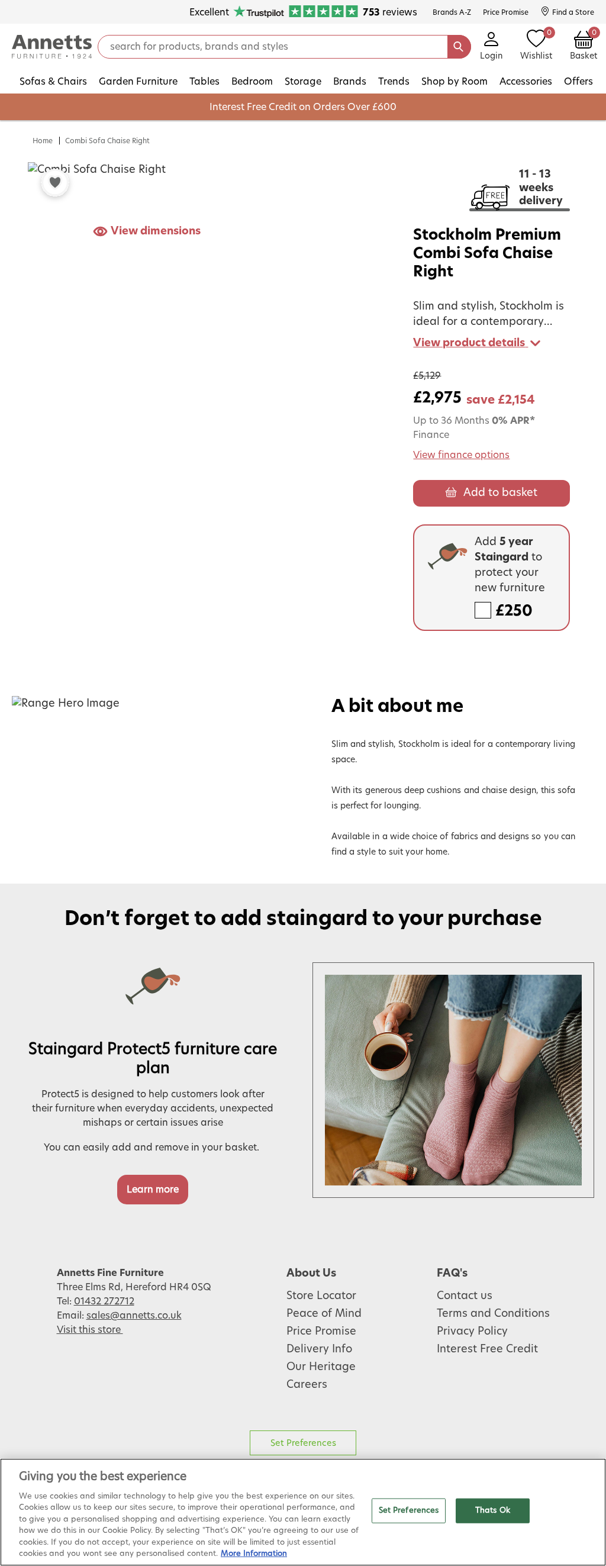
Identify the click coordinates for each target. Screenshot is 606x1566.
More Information (254, 1554)
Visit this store (90, 1330)
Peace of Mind (324, 1314)
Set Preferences (303, 1443)
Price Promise (321, 1331)
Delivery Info (319, 1349)
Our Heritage (321, 1367)
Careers (306, 1385)
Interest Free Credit (487, 1349)
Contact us (464, 1296)
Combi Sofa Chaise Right (107, 140)
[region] (303, 1512)
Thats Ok (492, 1511)
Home (43, 140)
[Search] (459, 47)
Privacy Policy (472, 1331)
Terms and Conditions (493, 1314)
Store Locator (321, 1296)
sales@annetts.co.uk (134, 1315)
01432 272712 (104, 1301)
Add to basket (500, 493)
